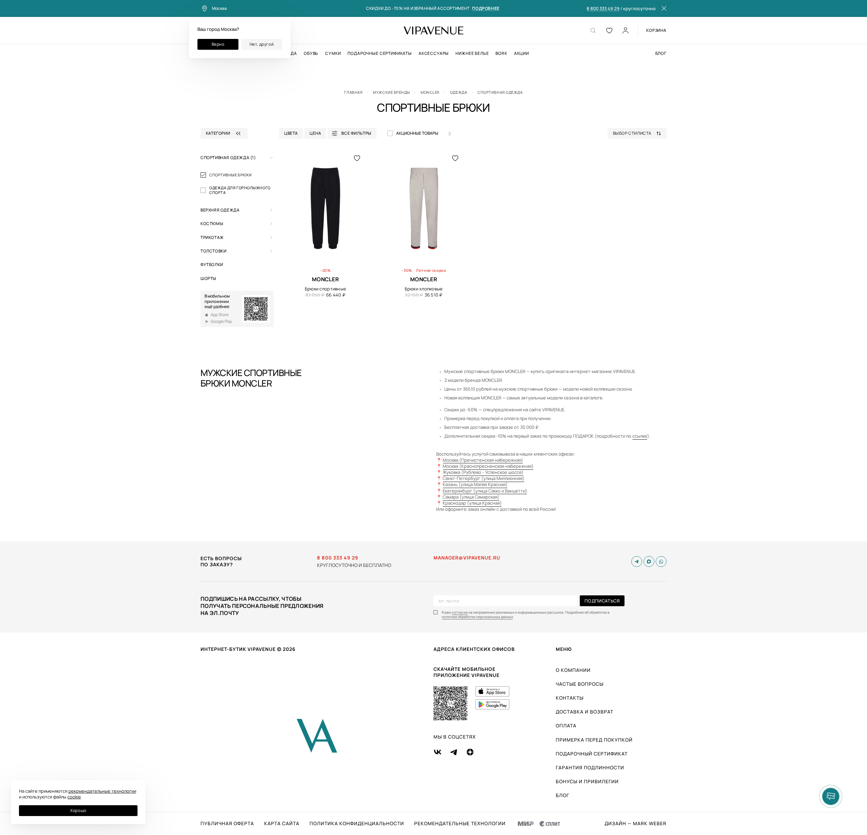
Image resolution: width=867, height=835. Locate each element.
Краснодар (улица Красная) (472, 503)
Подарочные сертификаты (379, 53)
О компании (573, 670)
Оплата (566, 725)
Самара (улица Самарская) (471, 497)
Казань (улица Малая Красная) (475, 484)
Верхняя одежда (219, 210)
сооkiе (74, 797)
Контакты (570, 698)
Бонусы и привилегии (587, 781)
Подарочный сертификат (592, 753)
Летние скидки (431, 270)
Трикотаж (212, 237)
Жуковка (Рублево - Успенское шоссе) (483, 472)
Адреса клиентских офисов (474, 649)
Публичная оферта (227, 823)
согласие (460, 612)
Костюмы (211, 223)
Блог (661, 53)
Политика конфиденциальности (357, 823)
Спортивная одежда (228, 157)
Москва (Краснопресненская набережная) (488, 466)
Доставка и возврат (584, 711)
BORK (501, 53)
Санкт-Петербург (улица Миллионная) (484, 478)
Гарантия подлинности (590, 767)
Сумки (333, 53)
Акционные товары (417, 133)
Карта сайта (281, 823)
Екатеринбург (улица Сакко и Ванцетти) (485, 491)
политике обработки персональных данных (477, 617)
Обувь (311, 53)
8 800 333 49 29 (603, 8)
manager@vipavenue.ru (467, 558)
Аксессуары (434, 53)
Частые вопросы (580, 684)
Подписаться (602, 601)
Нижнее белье (472, 53)
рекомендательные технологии (102, 791)
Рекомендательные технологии (460, 823)
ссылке (639, 436)
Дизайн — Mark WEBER (636, 823)
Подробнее (485, 8)
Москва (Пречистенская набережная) (483, 460)
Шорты (208, 278)
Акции (521, 53)
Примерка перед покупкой (594, 740)
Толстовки (213, 251)
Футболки (211, 264)
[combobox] (640, 133)
